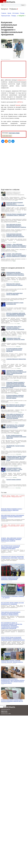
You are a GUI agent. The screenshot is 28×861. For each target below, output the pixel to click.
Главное (3, 13)
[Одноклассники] (6, 141)
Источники (15, 13)
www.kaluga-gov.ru (6, 59)
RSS (10, 713)
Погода (22, 13)
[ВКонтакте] (2, 141)
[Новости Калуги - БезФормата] (8, 1)
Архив (9, 13)
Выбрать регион (4, 712)
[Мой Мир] (13, 141)
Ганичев (17, 105)
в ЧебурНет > (21, 15)
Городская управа (14, 133)
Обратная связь (4, 711)
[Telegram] (9, 141)
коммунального (21, 80)
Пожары (13, 15)
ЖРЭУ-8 (19, 102)
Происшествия (5, 15)
